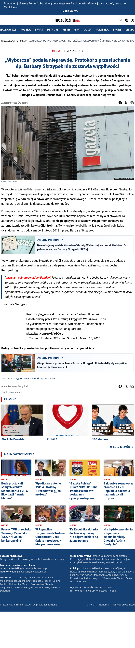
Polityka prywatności (124, 604)
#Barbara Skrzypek (11, 378)
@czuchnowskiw (41, 324)
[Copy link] (132, 102)
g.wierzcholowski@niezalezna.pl (47, 559)
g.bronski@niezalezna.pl (33, 568)
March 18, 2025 (90, 338)
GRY (77, 29)
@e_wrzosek (46, 314)
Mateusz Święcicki (18, 102)
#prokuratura (47, 378)
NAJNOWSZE (8, 29)
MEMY (67, 29)
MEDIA (129, 29)
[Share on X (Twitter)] (126, 102)
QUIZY (88, 29)
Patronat (90, 604)
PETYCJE (53, 29)
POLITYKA (102, 29)
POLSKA (25, 29)
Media (23, 40)
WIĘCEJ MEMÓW (120, 447)
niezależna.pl (9, 40)
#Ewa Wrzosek (31, 378)
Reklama (104, 604)
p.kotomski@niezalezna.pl (31, 571)
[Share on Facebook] (120, 102)
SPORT (117, 29)
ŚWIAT (39, 29)
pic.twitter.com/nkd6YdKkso (44, 333)
